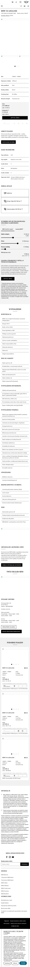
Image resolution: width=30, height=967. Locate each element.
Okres (2, 241)
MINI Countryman (5, 888)
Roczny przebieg (5, 247)
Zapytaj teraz (15, 118)
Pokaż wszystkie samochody (11, 631)
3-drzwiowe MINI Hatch (7, 877)
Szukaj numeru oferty (6, 861)
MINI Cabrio (4, 883)
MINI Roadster (5, 893)
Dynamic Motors (5, 15)
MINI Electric (4, 874)
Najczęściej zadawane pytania (8, 905)
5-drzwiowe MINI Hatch (7, 880)
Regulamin (6, 921)
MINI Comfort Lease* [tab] (7, 229)
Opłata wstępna (5, 234)
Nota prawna (6, 923)
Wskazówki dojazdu (8, 627)
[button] (20, 2)
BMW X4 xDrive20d (8, 668)
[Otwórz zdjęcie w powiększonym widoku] (9, 61)
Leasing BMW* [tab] (19, 229)
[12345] (15, 657)
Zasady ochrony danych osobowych (18, 923)
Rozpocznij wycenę (8, 142)
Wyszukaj (25, 864)
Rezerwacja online (5, 908)
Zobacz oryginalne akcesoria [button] (11, 565)
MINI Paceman (5, 891)
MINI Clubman (5, 885)
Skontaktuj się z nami (6, 900)
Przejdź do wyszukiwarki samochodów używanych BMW (14, 911)
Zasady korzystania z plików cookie (18, 921)
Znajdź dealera (5, 903)
